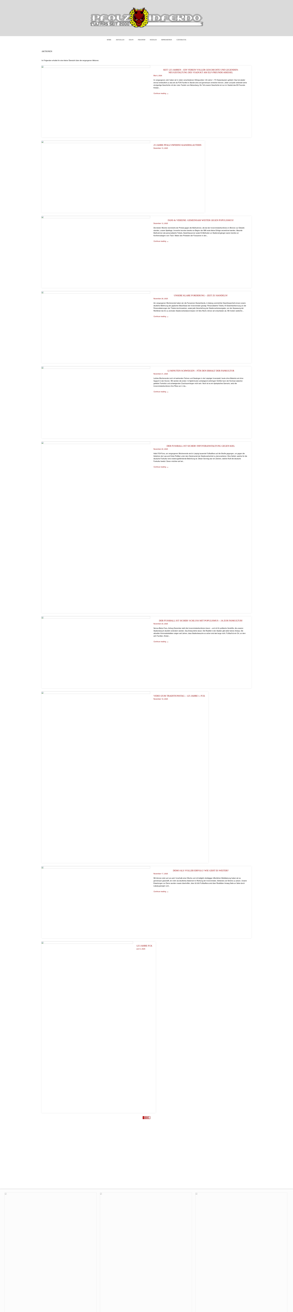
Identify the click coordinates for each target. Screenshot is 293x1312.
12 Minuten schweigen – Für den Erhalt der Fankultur (200, 370)
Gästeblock (181, 40)
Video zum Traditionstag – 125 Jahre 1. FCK (179, 696)
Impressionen (166, 40)
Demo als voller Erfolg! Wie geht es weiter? (201, 870)
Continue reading (161, 93)
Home (109, 40)
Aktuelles (120, 40)
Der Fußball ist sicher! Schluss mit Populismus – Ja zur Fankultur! (201, 620)
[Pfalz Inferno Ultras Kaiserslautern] (146, 18)
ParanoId (141, 40)
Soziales (153, 40)
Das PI (131, 40)
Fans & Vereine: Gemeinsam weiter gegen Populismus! (201, 220)
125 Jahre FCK (144, 945)
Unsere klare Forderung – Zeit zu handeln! (201, 295)
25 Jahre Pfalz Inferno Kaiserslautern (177, 145)
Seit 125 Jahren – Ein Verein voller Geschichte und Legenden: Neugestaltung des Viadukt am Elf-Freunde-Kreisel (200, 71)
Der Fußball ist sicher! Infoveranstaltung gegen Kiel (201, 446)
